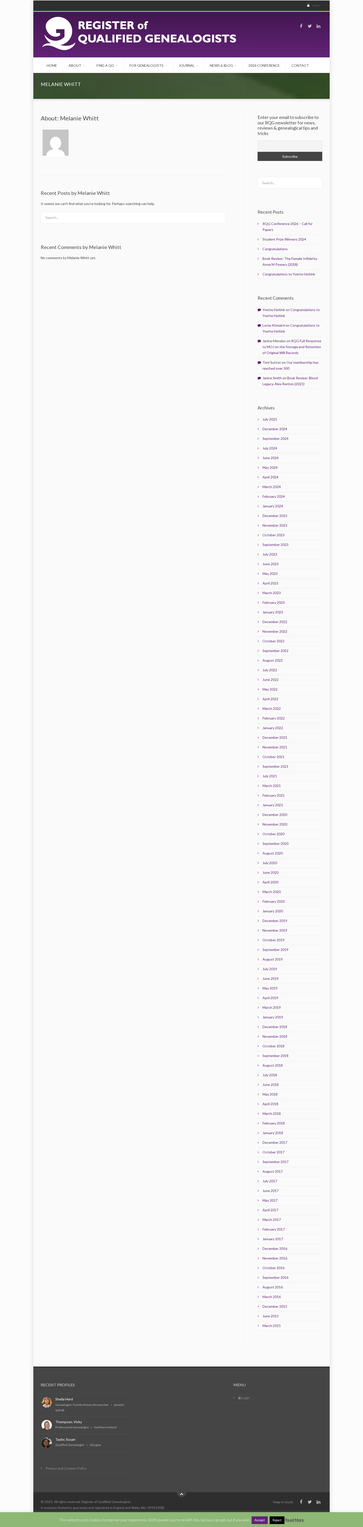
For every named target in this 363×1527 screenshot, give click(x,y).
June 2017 (270, 1191)
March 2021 (271, 786)
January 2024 (272, 506)
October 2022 (273, 641)
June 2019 (270, 978)
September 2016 (275, 1277)
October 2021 (273, 757)
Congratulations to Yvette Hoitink (288, 274)
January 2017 (272, 1239)
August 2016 (272, 1287)
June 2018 (270, 1084)
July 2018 (269, 1075)
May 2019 (270, 988)
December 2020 (274, 814)
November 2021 (274, 747)
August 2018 (272, 1065)
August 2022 (272, 660)
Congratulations (275, 249)
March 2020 (271, 892)
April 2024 (270, 477)
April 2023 (270, 583)
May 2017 (270, 1200)
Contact (300, 65)
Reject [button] (277, 1520)
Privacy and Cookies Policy (66, 1468)
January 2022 (272, 728)
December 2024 (274, 429)
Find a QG (105, 65)
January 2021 (272, 805)
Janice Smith (272, 378)
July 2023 (269, 554)
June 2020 (270, 872)
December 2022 (274, 622)
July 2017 (269, 1181)
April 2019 (270, 998)
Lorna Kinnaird (273, 325)
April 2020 (270, 882)
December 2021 (274, 737)
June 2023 (270, 564)
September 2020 (275, 843)
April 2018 (270, 1104)
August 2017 (272, 1171)
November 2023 (274, 525)
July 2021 (269, 776)
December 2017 (274, 1142)
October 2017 (273, 1152)
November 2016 (274, 1258)
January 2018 (272, 1133)
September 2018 (275, 1056)
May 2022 (270, 689)
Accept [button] (260, 1520)
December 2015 (274, 1306)
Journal (187, 65)
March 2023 (271, 593)
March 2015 (271, 1326)
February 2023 (273, 602)
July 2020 (269, 863)
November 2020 (274, 824)
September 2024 (275, 438)
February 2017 (273, 1229)
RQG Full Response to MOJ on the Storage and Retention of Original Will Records (291, 347)
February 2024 (273, 496)
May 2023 (270, 573)
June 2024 (270, 458)
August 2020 (272, 853)
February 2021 (273, 795)
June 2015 (270, 1316)
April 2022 (270, 699)
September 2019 (275, 949)
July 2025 (269, 419)
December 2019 (274, 921)
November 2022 (274, 631)
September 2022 (275, 651)
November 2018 (274, 1036)
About (75, 65)
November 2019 (274, 930)
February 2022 (273, 718)
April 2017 (270, 1210)
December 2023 (274, 516)
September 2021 (275, 766)
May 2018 (270, 1094)
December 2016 (274, 1248)
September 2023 (275, 544)
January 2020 (272, 911)
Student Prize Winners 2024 (284, 239)
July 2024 (269, 448)
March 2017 (271, 1219)
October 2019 (273, 940)
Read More (294, 1520)
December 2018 (274, 1027)
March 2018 (271, 1113)
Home (52, 65)
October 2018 (273, 1046)
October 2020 (273, 834)
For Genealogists (146, 65)
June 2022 (270, 679)
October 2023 (273, 535)
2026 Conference (264, 65)
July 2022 (269, 670)
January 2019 (272, 1017)
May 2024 (270, 467)
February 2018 (273, 1123)
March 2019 (271, 1007)
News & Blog (221, 65)
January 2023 (272, 612)
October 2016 (273, 1268)
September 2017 (275, 1162)
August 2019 (272, 959)
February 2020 (273, 901)
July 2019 (269, 969)
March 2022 (271, 708)
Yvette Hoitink (273, 310)
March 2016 (271, 1297)
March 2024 (271, 487)
